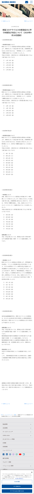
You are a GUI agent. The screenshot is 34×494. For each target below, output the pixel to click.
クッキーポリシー (19, 478)
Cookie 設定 (17, 481)
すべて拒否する (17, 486)
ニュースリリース (8, 414)
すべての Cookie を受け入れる (17, 491)
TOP (2, 414)
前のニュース (6, 21)
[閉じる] (32, 472)
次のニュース (27, 21)
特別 (21, 26)
